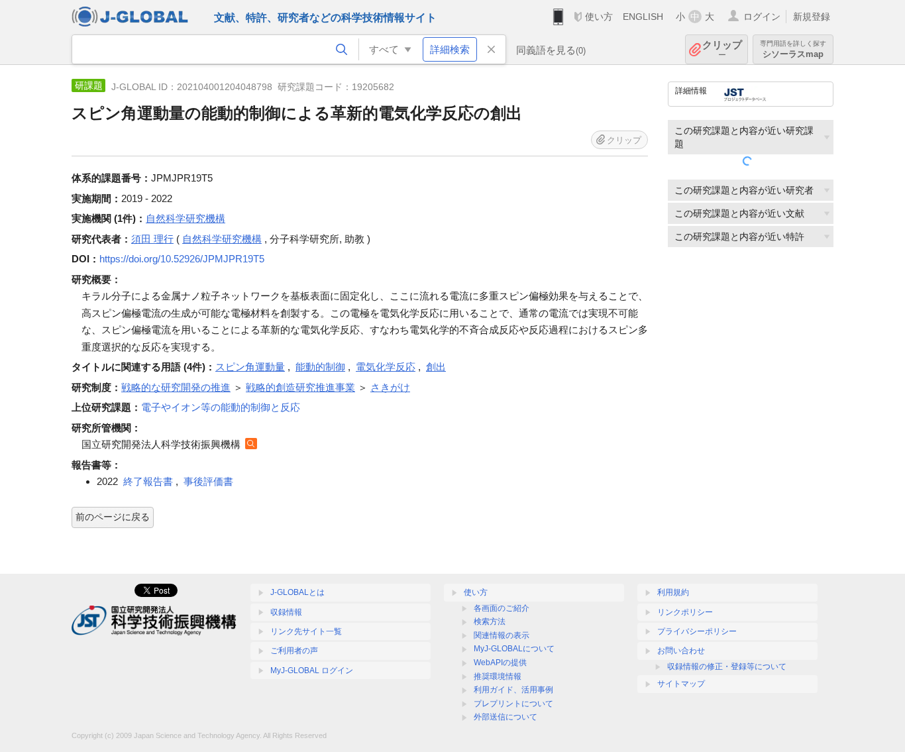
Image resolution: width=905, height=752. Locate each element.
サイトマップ (681, 683)
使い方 (599, 16)
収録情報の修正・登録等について (726, 666)
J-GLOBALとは (297, 592)
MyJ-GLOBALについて (514, 648)
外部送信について (505, 717)
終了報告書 (148, 481)
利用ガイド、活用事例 (513, 689)
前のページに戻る (113, 516)
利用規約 (673, 592)
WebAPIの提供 (500, 662)
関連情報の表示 (501, 635)
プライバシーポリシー (697, 631)
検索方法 (490, 621)
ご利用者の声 (294, 650)
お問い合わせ (681, 650)
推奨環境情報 (497, 676)
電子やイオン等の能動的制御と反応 (220, 407)
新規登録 (811, 16)
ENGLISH (643, 16)
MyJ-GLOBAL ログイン (311, 670)
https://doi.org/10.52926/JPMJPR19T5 (181, 258)
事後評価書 (208, 481)
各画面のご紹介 (501, 608)
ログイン (761, 16)
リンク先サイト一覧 (306, 631)
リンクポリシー (685, 612)
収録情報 (286, 612)
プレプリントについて (513, 703)
